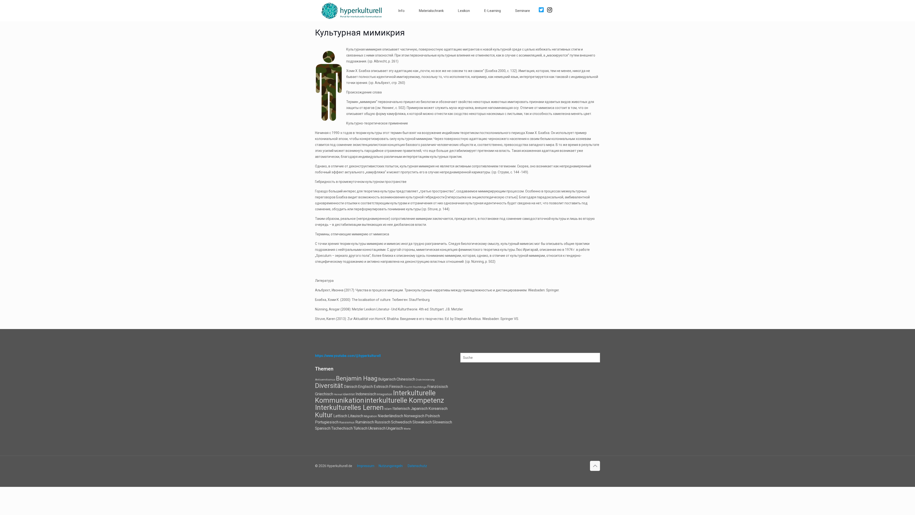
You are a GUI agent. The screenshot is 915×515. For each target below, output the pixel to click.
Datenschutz (417, 466)
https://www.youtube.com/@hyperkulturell (348, 356)
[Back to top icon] (595, 466)
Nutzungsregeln (391, 466)
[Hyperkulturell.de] (352, 10)
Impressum (365, 466)
